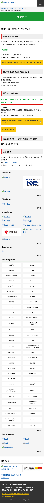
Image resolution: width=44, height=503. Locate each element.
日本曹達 (11, 396)
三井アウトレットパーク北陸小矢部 (11, 419)
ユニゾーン (32, 426)
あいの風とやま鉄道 (11, 296)
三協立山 (32, 281)
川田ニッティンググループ (32, 317)
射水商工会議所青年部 (32, 307)
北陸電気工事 (32, 408)
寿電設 (32, 330)
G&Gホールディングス (32, 335)
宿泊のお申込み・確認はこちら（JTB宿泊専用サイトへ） (20, 63)
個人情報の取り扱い (8, 496)
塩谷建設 (11, 340)
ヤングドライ (11, 426)
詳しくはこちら (7, 129)
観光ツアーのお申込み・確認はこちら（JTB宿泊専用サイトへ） (20, 122)
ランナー (21, 8)
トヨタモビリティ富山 (11, 275)
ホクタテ (11, 408)
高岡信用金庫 (11, 358)
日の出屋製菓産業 (11, 402)
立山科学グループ (32, 358)
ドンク (32, 379)
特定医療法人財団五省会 (32, 323)
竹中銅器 (11, 270)
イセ (11, 307)
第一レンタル (11, 352)
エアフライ (11, 312)
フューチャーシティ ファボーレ (33, 402)
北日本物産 (11, 323)
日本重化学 (32, 390)
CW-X (32, 340)
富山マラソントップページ (8, 8)
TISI (33, 270)
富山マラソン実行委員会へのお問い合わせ (15, 493)
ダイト (32, 352)
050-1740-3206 (11, 162)
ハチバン (32, 286)
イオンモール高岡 (32, 302)
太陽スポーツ (11, 286)
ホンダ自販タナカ (11, 291)
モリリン (32, 419)
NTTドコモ (33, 312)
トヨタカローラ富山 (11, 379)
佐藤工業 (11, 335)
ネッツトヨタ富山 (32, 396)
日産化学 (32, 384)
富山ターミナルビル (33, 373)
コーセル (11, 330)
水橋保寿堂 (32, 413)
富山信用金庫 (11, 368)
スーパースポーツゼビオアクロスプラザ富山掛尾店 (32, 346)
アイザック (11, 281)
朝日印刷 (11, 302)
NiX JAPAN (11, 384)
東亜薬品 (11, 363)
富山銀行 (32, 363)
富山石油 (32, 368)
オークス (11, 317)
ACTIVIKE (32, 296)
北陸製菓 (32, 275)
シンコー (11, 346)
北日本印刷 (11, 265)
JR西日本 (32, 265)
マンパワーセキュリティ (11, 413)
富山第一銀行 (11, 373)
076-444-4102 (11, 490)
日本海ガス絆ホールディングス (11, 390)
